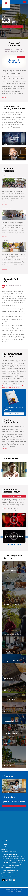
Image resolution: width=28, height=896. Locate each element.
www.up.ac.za (6, 849)
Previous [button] (2, 470)
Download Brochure (14, 413)
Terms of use (18, 891)
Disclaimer (13, 891)
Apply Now (14, 806)
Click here (4, 508)
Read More (21, 57)
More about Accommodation (14, 496)
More (3, 97)
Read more (4, 204)
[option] (14, 471)
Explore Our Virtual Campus (12, 27)
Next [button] (26, 470)
